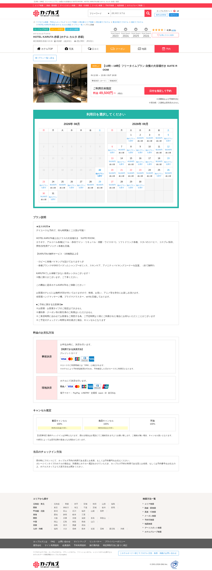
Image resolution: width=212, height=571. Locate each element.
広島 (65, 522)
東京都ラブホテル (103, 22)
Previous (35, 83)
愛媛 (74, 525)
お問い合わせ (64, 541)
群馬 (113, 507)
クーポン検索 (97, 5)
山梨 (93, 511)
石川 (74, 511)
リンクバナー (95, 541)
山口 (93, 522)
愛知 (56, 515)
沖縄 (122, 529)
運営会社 (37, 545)
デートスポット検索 (67, 5)
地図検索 (120, 5)
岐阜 (74, 515)
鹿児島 (112, 529)
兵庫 (65, 518)
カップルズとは (40, 541)
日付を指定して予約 (160, 91)
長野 (102, 511)
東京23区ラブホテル (120, 22)
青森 (67, 504)
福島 (113, 504)
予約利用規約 (80, 545)
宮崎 (102, 529)
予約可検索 (109, 5)
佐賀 (93, 529)
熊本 (83, 529)
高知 (83, 525)
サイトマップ (80, 541)
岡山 (56, 522)
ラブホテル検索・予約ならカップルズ (50, 22)
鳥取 (74, 522)
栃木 (104, 507)
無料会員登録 (161, 15)
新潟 (56, 511)
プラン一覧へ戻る (46, 58)
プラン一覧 (78, 25)
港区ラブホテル (137, 22)
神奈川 (66, 507)
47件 (173, 30)
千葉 (85, 507)
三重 (83, 515)
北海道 (57, 504)
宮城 (85, 504)
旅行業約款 (94, 545)
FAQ (53, 541)
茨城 (94, 507)
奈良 (93, 518)
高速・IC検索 (83, 5)
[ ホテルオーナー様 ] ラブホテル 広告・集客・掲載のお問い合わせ (149, 553)
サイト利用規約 (52, 545)
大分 (65, 529)
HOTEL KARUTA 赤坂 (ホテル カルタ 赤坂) (54, 25)
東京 (56, 507)
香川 (65, 525)
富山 (65, 511)
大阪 (56, 518)
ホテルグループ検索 (134, 5)
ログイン (173, 15)
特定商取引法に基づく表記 (115, 545)
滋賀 (83, 518)
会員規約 (66, 545)
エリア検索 (39, 5)
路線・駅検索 (51, 5)
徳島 (56, 525)
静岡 (65, 515)
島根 (83, 522)
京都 (74, 518)
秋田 (94, 504)
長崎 (74, 529)
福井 (83, 511)
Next (85, 83)
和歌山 (103, 518)
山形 (104, 504)
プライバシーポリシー (115, 541)
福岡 (56, 529)
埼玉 (76, 507)
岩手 (76, 504)
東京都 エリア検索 (86, 22)
